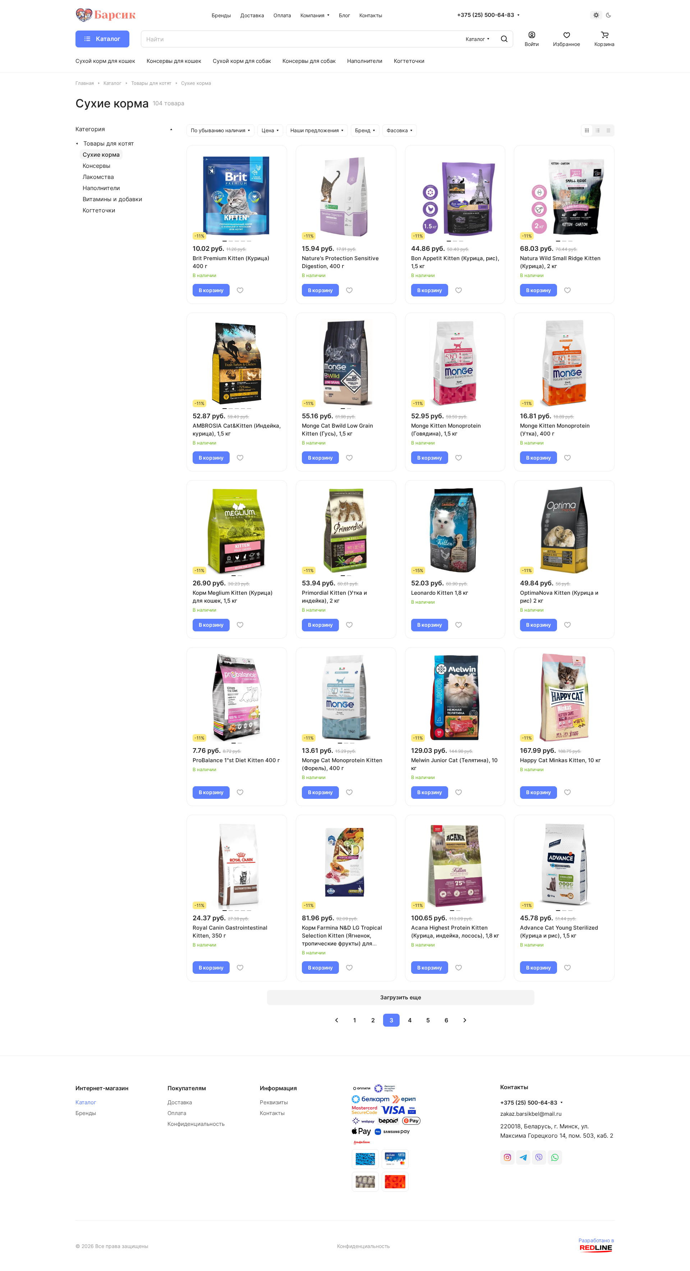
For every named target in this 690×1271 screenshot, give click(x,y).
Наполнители (101, 188)
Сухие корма (101, 154)
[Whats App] (555, 1157)
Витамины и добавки (112, 199)
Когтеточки (99, 210)
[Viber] (539, 1157)
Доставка (179, 1102)
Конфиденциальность (196, 1123)
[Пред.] (336, 1020)
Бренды (85, 1113)
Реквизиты (274, 1102)
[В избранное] (240, 290)
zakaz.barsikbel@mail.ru (531, 1113)
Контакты (272, 1113)
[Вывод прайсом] (608, 130)
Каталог (85, 1102)
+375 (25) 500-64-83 (485, 15)
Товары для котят (108, 143)
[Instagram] (507, 1157)
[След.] (464, 1020)
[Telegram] (523, 1157)
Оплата (176, 1113)
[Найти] (504, 39)
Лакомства (98, 176)
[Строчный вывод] (597, 130)
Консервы (96, 165)
